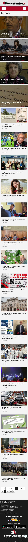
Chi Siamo (14, 513)
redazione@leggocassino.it (8, 509)
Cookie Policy (9, 513)
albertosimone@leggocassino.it (6, 510)
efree (25, 541)
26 (11, 491)
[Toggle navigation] (4, 8)
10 (2, 491)
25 (8, 491)
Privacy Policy (2, 513)
